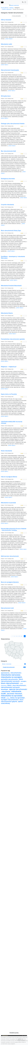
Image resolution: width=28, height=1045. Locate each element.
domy (8, 698)
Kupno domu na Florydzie (9, 394)
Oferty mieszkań (6, 20)
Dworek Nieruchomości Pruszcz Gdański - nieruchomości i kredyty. (13, 529)
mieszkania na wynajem (11, 677)
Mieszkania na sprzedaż (8, 502)
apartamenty (5, 673)
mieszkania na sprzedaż (12, 695)
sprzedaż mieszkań (14, 694)
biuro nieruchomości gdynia (12, 700)
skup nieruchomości (19, 685)
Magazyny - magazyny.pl (8, 366)
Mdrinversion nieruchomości (10, 556)
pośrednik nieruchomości (9, 679)
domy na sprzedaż (17, 698)
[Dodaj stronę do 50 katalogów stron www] (14, 5)
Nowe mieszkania (6, 451)
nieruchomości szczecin (10, 687)
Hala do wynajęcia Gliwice (9, 477)
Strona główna (4, 7)
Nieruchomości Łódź (7, 608)
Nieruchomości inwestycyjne (10, 70)
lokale (3, 698)
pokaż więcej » (9, 38)
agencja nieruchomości (18, 689)
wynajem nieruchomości (10, 700)
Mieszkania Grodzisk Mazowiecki (11, 285)
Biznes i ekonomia (6, 9)
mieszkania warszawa (11, 675)
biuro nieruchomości (10, 683)
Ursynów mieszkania (7, 204)
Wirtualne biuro (6, 96)
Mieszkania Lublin (6, 44)
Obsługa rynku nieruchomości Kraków (12, 123)
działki (3, 694)
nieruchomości (16, 673)
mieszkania (6, 691)
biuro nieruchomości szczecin (12, 680)
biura (9, 685)
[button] (22, 2)
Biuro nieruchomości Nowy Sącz (11, 230)
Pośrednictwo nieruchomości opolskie (13, 339)
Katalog (11, 7)
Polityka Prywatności (21, 1040)
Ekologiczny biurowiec (8, 178)
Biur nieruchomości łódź (8, 151)
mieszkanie (16, 691)
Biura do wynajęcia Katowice (10, 582)
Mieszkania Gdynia (7, 313)
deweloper (5, 689)
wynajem (24, 681)
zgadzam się (20, 1039)
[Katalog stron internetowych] (2, 2)
